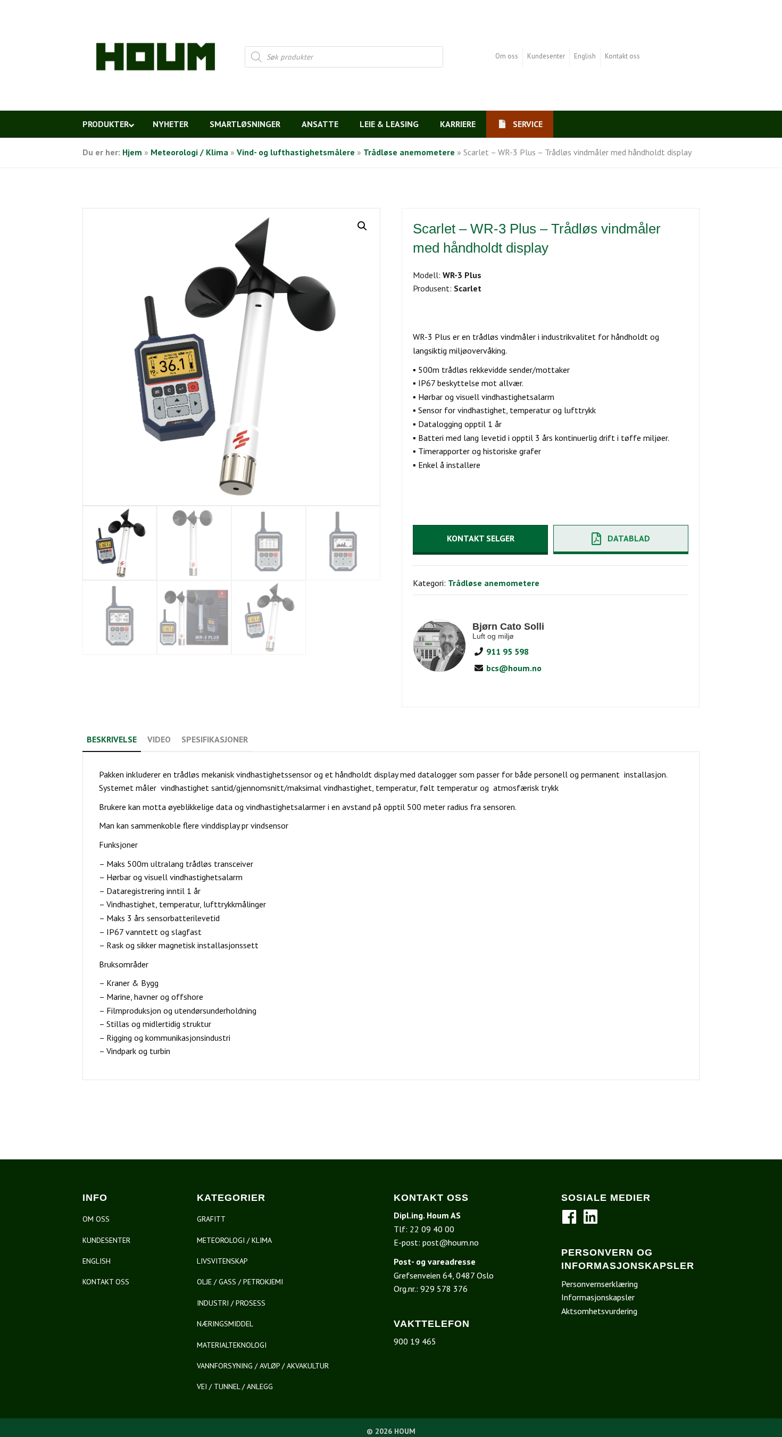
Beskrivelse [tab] (112, 739)
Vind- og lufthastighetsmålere (296, 152)
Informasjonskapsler (598, 1297)
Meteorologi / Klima (189, 152)
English (585, 56)
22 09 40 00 (432, 1229)
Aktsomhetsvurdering (599, 1311)
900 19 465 (415, 1341)
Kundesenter (546, 56)
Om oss (506, 56)
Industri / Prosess (231, 1303)
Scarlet (467, 288)
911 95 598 (506, 651)
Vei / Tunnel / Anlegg (235, 1386)
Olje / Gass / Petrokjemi (240, 1281)
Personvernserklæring (599, 1284)
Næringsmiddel (225, 1324)
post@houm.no (450, 1242)
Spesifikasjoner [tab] (214, 739)
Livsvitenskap (222, 1261)
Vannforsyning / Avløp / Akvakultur (263, 1366)
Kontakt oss (622, 56)
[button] (362, 226)
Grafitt (211, 1219)
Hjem (132, 152)
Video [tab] (159, 739)
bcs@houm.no (513, 668)
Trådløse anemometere (409, 152)
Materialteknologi (232, 1345)
